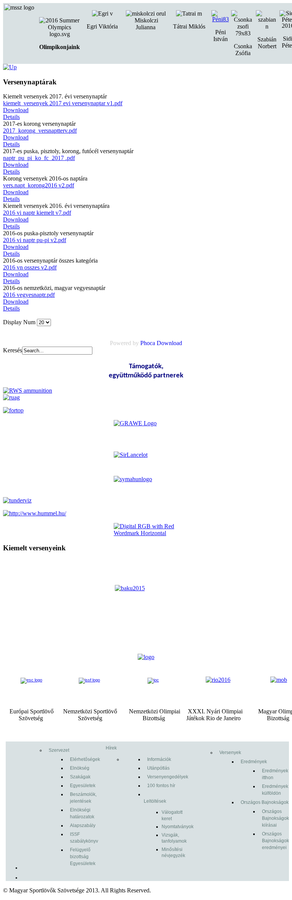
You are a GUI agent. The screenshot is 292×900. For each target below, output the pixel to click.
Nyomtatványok (178, 826)
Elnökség (79, 768)
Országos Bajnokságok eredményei (275, 840)
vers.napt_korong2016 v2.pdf (38, 185)
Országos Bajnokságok (265, 802)
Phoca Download (161, 343)
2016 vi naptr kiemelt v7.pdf (37, 212)
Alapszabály (82, 825)
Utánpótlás (158, 768)
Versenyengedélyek (167, 777)
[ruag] (11, 397)
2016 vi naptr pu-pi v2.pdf (34, 240)
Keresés (12, 350)
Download (16, 110)
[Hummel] (34, 513)
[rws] (27, 390)
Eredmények (254, 761)
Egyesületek (82, 785)
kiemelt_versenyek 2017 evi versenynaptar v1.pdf (62, 103)
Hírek (111, 748)
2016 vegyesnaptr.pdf (29, 295)
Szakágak (80, 777)
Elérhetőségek (85, 759)
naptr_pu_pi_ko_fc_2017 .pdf (39, 158)
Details (11, 117)
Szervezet (59, 750)
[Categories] (10, 67)
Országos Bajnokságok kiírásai (275, 818)
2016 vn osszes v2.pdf (30, 267)
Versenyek (230, 752)
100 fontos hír (161, 785)
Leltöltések (155, 801)
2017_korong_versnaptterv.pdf (40, 130)
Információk (159, 759)
